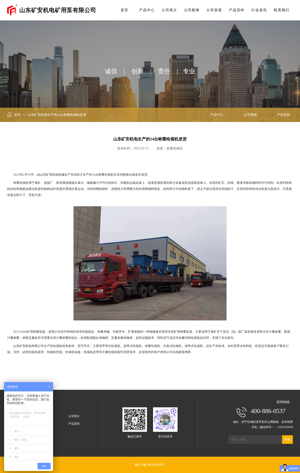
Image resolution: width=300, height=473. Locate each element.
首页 (124, 10)
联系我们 (281, 10)
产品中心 (147, 10)
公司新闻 (192, 10)
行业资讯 (259, 10)
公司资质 (214, 10)
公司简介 (169, 10)
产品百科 (236, 10)
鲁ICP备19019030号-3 (150, 464)
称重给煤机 (175, 148)
